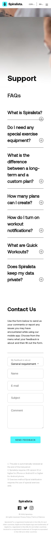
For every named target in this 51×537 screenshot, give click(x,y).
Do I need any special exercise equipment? (22, 134)
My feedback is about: (21, 360)
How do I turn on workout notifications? (23, 224)
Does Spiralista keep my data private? (21, 273)
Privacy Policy (25, 517)
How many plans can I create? (23, 199)
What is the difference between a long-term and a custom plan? (23, 168)
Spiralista (28, 514)
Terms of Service (38, 517)
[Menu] (46, 4)
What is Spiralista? (24, 112)
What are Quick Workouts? (22, 248)
